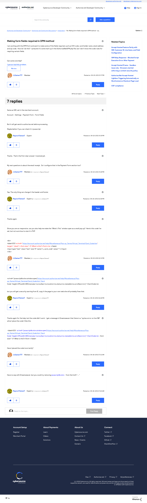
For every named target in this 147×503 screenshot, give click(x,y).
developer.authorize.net (114, 1)
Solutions (46, 440)
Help (128, 8)
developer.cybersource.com (133, 1)
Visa (86, 477)
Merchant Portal (19, 436)
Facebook (108, 436)
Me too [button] (13, 68)
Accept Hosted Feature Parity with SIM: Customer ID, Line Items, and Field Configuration (125, 50)
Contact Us (79, 436)
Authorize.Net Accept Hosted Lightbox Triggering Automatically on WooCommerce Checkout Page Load (125, 78)
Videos (45, 436)
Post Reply (94, 411)
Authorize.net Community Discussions (44, 30)
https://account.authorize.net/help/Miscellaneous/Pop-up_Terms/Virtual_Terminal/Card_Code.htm (60, 243)
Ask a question (105, 20)
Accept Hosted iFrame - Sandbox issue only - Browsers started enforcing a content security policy (124, 68)
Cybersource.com (81, 432)
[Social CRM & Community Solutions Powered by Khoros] (137, 499)
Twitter (107, 432)
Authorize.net (99, 477)
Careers (78, 444)
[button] (10, 84)
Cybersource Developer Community (12, 7)
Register (16, 432)
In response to (40, 172)
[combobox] (63, 19)
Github (106, 440)
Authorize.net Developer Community (89, 8)
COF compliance (117, 86)
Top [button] (8, 498)
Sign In (139, 8)
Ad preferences (126, 477)
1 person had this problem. (16, 64)
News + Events (80, 440)
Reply (98, 85)
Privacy (112, 477)
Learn (45, 432)
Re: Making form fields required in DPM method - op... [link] (83, 30)
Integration (61, 30)
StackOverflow (109, 444)
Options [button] (138, 30)
